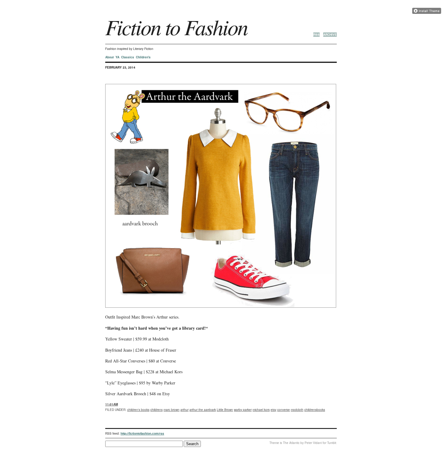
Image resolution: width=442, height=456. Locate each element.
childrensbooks (314, 410)
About (109, 57)
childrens (156, 410)
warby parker (243, 410)
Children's (143, 57)
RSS (316, 34)
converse (283, 410)
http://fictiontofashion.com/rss (142, 433)
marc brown (172, 410)
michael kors (261, 410)
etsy (273, 410)
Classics (127, 57)
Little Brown (225, 410)
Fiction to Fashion (176, 26)
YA (117, 57)
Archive (330, 34)
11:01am (111, 404)
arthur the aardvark (202, 410)
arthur (184, 410)
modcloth (297, 410)
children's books (138, 410)
